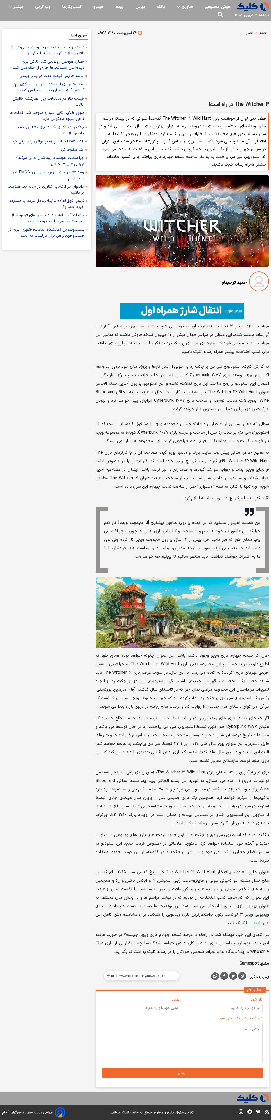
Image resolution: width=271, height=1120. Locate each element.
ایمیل (176, 999)
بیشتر (17, 7)
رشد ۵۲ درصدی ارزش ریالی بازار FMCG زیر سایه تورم (48, 175)
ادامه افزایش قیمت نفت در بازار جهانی (52, 76)
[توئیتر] (233, 977)
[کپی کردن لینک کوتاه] (139, 976)
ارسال (182, 1073)
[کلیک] (253, 6)
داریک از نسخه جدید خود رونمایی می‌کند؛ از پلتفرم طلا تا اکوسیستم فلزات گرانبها (47, 50)
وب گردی (42, 7)
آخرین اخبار (78, 35)
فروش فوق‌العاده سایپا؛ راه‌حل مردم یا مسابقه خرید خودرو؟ (47, 204)
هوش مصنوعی (218, 7)
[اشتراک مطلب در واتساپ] (215, 976)
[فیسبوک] (224, 977)
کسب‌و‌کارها (72, 7)
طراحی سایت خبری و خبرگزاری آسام (27, 1112)
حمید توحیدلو (234, 282)
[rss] (267, 1112)
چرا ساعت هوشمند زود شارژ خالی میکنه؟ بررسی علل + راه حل (50, 161)
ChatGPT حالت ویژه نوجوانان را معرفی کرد (48, 142)
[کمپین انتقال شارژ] (182, 311)
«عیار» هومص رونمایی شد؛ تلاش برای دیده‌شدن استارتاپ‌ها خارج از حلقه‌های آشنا (48, 65)
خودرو (98, 7)
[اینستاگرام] (241, 1112)
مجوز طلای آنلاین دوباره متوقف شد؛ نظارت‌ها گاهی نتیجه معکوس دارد (47, 116)
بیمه (120, 7)
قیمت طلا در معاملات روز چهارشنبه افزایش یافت (48, 102)
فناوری (186, 7)
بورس (140, 7)
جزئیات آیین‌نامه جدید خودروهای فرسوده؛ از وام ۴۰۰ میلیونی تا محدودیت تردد (48, 218)
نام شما (257, 999)
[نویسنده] (259, 282)
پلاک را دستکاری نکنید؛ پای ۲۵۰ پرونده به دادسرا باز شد (50, 130)
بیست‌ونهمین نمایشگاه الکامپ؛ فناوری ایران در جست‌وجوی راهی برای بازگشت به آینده (46, 233)
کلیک (125, 1112)
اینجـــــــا (253, 923)
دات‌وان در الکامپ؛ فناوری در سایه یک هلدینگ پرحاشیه (46, 190)
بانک (161, 7)
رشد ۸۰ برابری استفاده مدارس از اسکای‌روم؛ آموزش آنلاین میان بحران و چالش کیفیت (49, 87)
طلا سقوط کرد (72, 150)
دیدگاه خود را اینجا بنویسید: (240, 1018)
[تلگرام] (242, 977)
